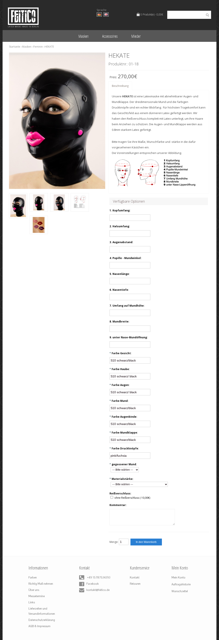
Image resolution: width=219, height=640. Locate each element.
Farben (32, 577)
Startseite (14, 46)
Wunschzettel (180, 591)
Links (31, 602)
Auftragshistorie (181, 584)
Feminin (38, 46)
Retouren (135, 584)
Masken (83, 36)
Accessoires (110, 36)
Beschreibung (120, 86)
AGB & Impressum (39, 626)
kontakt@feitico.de (97, 590)
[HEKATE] (18, 206)
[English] (106, 14)
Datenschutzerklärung (41, 620)
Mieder (136, 36)
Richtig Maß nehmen (40, 584)
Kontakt (134, 577)
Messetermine (36, 596)
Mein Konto (178, 577)
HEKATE (49, 46)
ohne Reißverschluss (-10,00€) (132, 498)
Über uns (33, 590)
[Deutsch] (99, 14)
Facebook (92, 584)
